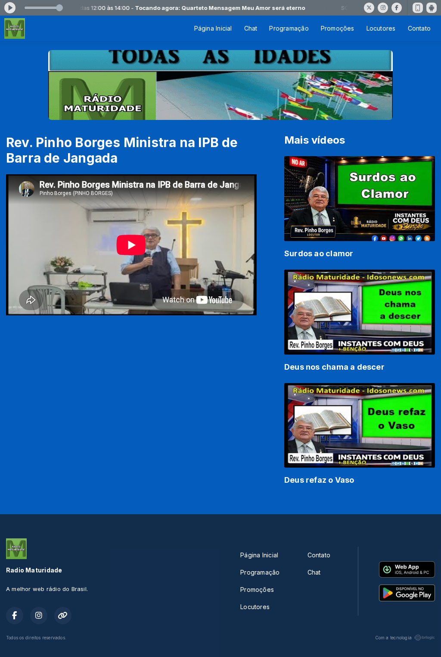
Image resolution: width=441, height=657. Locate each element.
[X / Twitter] (369, 8)
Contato (419, 28)
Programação (288, 28)
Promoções (337, 28)
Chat (251, 28)
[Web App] (418, 8)
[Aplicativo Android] (431, 8)
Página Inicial (213, 28)
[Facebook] (396, 8)
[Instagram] (383, 8)
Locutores (381, 28)
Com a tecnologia (393, 637)
